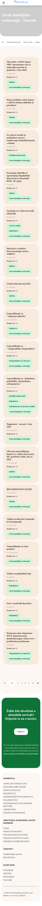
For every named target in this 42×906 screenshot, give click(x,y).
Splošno (12, 82)
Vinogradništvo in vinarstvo (19, 361)
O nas (6, 828)
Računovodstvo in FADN (15, 835)
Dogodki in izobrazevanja (16, 841)
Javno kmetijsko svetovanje (19, 87)
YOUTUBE (7, 880)
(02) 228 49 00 (9, 857)
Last (38, 683)
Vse (3, 42)
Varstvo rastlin (27, 42)
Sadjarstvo (38, 42)
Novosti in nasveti (12, 832)
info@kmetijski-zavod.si (12, 854)
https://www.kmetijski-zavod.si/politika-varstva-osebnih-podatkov (20, 753)
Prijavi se (21, 732)
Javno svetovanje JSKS (15, 784)
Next (33, 683)
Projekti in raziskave (14, 813)
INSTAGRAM (8, 877)
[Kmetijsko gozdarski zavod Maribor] (21, 2)
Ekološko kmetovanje (13, 42)
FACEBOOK (8, 870)
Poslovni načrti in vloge (16, 838)
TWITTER (7, 874)
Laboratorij (9, 809)
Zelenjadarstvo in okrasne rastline (22, 406)
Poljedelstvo (13, 231)
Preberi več (11, 77)
